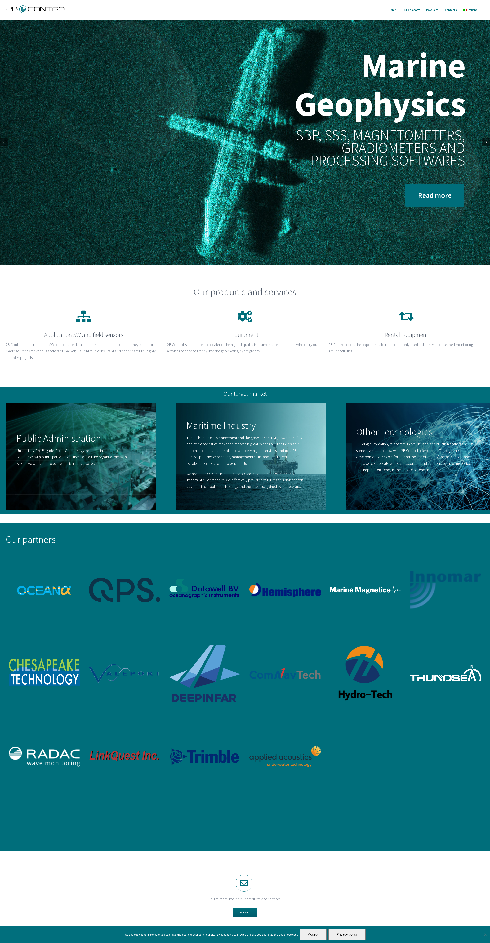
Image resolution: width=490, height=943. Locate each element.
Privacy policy (347, 934)
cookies (292, 934)
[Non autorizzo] (485, 934)
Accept (313, 934)
